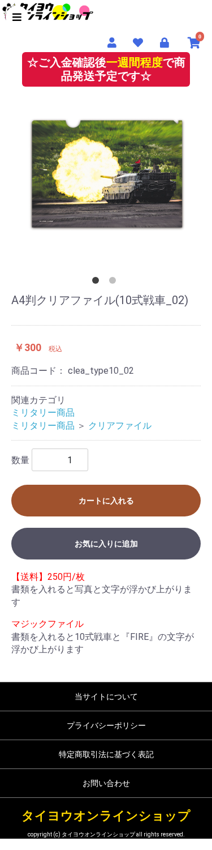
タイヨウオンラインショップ (106, 816)
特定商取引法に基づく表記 (106, 754)
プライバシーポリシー (106, 725)
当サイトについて (106, 696)
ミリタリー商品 (43, 412)
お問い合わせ (106, 783)
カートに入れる (106, 500)
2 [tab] (114, 282)
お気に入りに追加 (106, 543)
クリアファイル (120, 425)
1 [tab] (97, 282)
